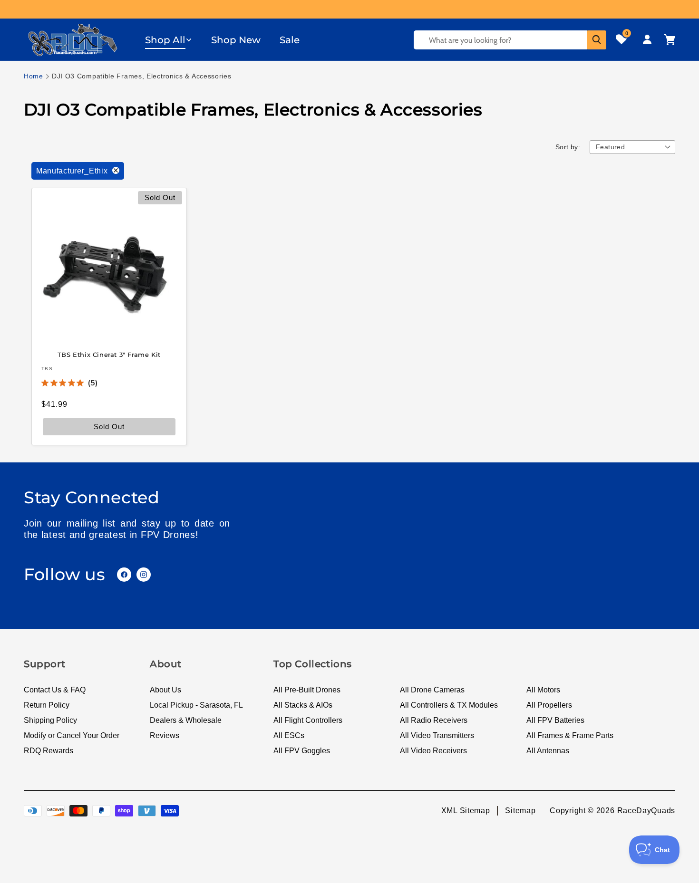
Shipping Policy (50, 720)
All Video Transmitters (437, 735)
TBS (47, 368)
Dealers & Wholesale (186, 720)
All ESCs (288, 735)
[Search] (596, 39)
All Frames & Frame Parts (569, 735)
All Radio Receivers (433, 720)
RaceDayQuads (646, 810)
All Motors (543, 690)
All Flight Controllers (307, 720)
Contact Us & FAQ (55, 690)
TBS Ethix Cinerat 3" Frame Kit (109, 354)
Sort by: (567, 147)
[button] (169, 40)
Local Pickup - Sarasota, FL (196, 705)
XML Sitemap (465, 810)
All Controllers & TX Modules (449, 705)
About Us (165, 690)
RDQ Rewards (48, 751)
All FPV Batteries (555, 720)
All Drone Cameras (432, 690)
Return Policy (46, 705)
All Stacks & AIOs (302, 705)
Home (33, 76)
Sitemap (520, 810)
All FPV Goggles (301, 751)
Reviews (164, 735)
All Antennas (547, 751)
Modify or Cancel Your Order (71, 735)
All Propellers (549, 705)
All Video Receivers (433, 751)
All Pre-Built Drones (306, 690)
